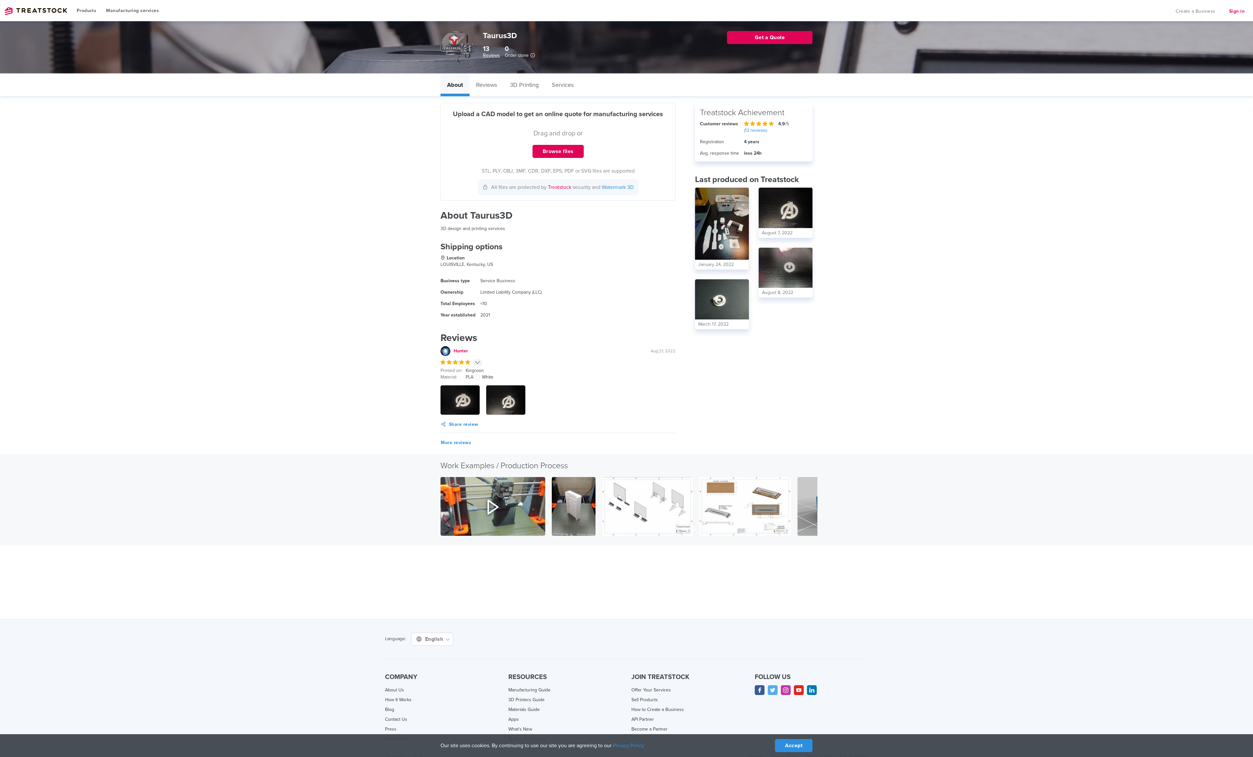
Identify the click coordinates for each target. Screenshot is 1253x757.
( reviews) (755, 130)
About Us (394, 690)
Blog (389, 709)
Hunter (461, 351)
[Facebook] (760, 690)
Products (86, 10)
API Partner (642, 719)
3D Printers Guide (526, 700)
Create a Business (1195, 11)
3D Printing (524, 84)
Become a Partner (649, 729)
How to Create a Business (657, 709)
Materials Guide (524, 709)
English (435, 639)
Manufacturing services (132, 10)
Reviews (491, 55)
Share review (463, 424)
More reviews (456, 442)
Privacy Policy (628, 745)
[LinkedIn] (812, 690)
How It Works (398, 700)
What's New (520, 729)
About (455, 84)
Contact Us (396, 719)
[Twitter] (773, 690)
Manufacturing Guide (529, 690)
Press (390, 729)
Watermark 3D (618, 187)
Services (563, 84)
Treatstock (36, 11)
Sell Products (644, 700)
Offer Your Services (651, 690)
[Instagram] (786, 690)
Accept (793, 745)
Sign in (1237, 11)
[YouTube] (799, 690)
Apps (513, 719)
